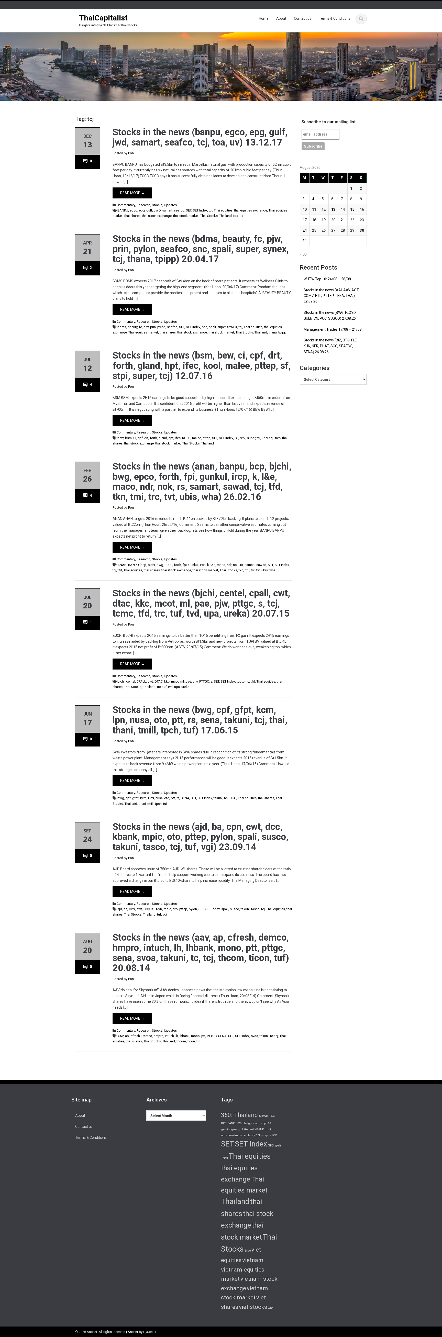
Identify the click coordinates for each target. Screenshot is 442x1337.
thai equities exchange (250, 210)
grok (234, 1129)
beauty (132, 327)
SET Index (200, 210)
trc (253, 570)
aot (224, 1123)
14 (343, 209)
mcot (175, 681)
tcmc (245, 681)
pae (188, 681)
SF (236, 438)
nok (236, 565)
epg (142, 210)
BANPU (122, 210)
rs (241, 565)
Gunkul (193, 565)
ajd (119, 909)
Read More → (132, 193)
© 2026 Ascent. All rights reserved (100, 1332)
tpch (158, 804)
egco (133, 210)
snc (204, 327)
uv (241, 216)
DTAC (158, 681)
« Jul (303, 254)
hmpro (158, 1036)
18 (314, 220)
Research (143, 205)
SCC (274, 1135)
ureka (185, 687)
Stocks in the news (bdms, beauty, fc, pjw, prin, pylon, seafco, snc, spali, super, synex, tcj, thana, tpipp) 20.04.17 (201, 248)
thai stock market (186, 216)
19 (324, 220)
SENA (185, 798)
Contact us (302, 18)
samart (167, 210)
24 (305, 230)
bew (120, 438)
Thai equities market (143, 332)
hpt (171, 438)
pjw (146, 327)
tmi (247, 570)
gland (163, 438)
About (281, 18)
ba (125, 909)
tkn (241, 570)
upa (177, 687)
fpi (185, 565)
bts (239, 1123)
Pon (131, 153)
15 (352, 209)
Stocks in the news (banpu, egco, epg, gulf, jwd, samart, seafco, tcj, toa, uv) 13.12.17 (200, 137)
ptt (173, 798)
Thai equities (223, 210)
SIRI (271, 1145)
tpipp (282, 332)
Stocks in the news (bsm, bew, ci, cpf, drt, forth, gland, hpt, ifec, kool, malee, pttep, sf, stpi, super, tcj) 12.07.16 (202, 365)
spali (212, 327)
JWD (157, 210)
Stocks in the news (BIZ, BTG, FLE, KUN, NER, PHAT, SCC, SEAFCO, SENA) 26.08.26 (331, 346)
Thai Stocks (209, 216)
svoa (254, 1036)
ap (127, 1036)
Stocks (157, 205)
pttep (207, 438)
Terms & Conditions (334, 18)
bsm (128, 438)
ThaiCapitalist (103, 17)
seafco (179, 210)
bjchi (151, 565)
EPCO (168, 565)
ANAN (122, 565)
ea (269, 1123)
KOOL (186, 438)
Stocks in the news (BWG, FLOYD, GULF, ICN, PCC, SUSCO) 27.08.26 (330, 315)
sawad (261, 565)
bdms (121, 327)
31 (305, 241)
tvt (258, 570)
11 (314, 209)
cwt (150, 681)
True (248, 1250)
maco (221, 565)
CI (134, 438)
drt (146, 438)
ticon (191, 1041)
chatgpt (247, 1123)
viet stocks (253, 1306)
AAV (120, 1036)
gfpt (135, 798)
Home (264, 18)
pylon (161, 327)
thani (142, 804)
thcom (181, 1041)
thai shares (132, 216)
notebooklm (229, 1135)
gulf (149, 210)
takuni (218, 798)
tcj (210, 210)
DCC (146, 909)
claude (257, 1123)
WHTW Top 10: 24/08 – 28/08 (327, 279)
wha (272, 570)
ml (182, 681)
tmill (150, 804)
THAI (232, 798)
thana (273, 332)
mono (195, 1036)
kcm (143, 798)
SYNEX (232, 327)
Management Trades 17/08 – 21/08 (333, 329)
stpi (243, 438)
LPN (151, 798)
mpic (167, 909)
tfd (120, 570)
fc (140, 327)
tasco (255, 909)
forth (153, 438)
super (221, 327)
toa (235, 216)
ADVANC (265, 1116)
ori (240, 1135)
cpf (140, 438)
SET (188, 210)
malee (196, 438)
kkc (167, 681)
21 (343, 220)
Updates (170, 205)
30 (362, 230)
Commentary (126, 205)
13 (333, 209)
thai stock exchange (157, 216)
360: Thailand (239, 1115)
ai (273, 1116)
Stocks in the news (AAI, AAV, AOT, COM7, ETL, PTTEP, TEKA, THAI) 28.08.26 (331, 296)
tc (271, 1036)
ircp (203, 565)
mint (268, 1129)
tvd (170, 687)
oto (166, 798)
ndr (229, 565)
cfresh (135, 1036)
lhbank (185, 1036)
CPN (132, 909)
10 (305, 209)
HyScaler (149, 1332)
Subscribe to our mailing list (329, 121)
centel (130, 681)
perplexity (248, 1135)
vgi (165, 914)
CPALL (141, 681)
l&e (213, 565)
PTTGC (204, 681)
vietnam (252, 1260)
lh (176, 1036)
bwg (160, 565)
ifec (178, 438)
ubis (264, 570)
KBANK (156, 909)
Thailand (225, 216)
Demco (146, 1036)
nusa (159, 798)
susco (234, 909)
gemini (225, 1129)
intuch (169, 1036)
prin (153, 327)
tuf (164, 687)
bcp (143, 565)
